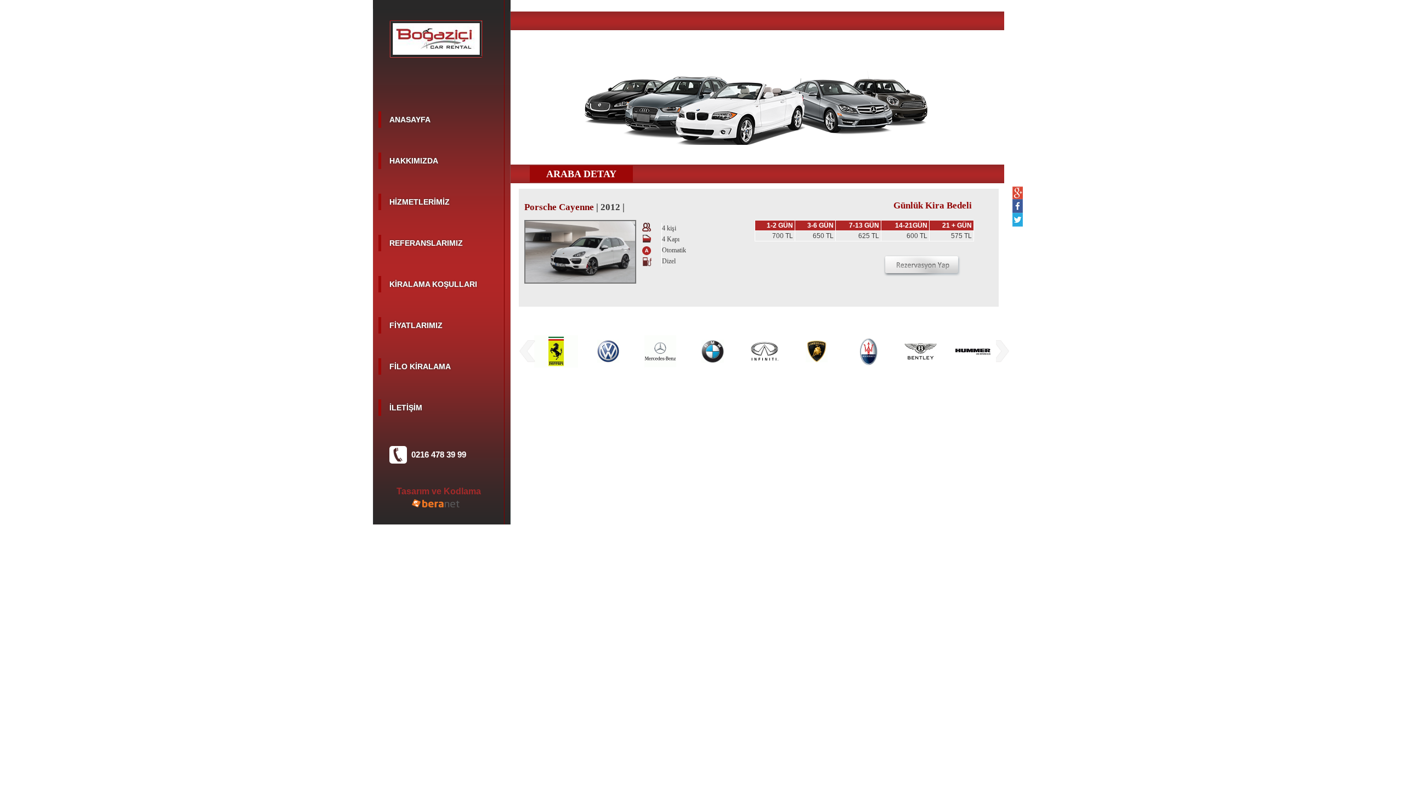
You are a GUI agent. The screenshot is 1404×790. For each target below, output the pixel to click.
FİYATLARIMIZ (416, 325)
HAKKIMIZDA (413, 160)
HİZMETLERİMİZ (419, 202)
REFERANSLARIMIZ (426, 243)
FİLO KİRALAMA (420, 366)
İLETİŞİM (405, 407)
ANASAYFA (410, 119)
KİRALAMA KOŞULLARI (433, 284)
